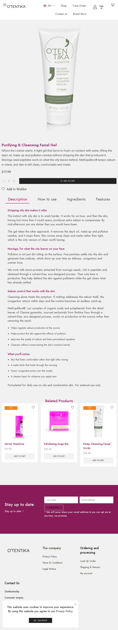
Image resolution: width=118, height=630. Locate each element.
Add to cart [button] (20, 456)
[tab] (18, 199)
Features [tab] (103, 199)
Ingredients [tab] (76, 199)
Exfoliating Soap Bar (56, 444)
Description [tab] (17, 199)
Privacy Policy (64, 611)
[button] (98, 7)
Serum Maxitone (14, 444)
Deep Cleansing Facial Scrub (96, 446)
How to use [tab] (47, 199)
